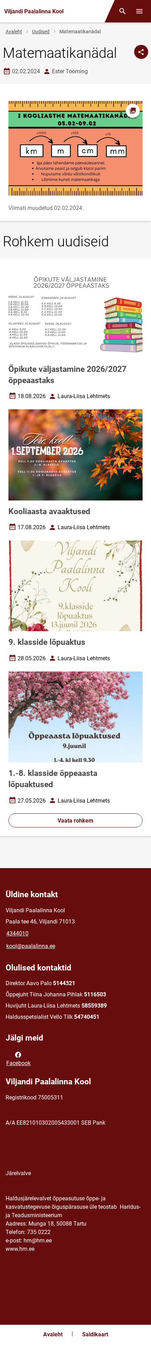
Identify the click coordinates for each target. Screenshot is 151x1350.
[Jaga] (141, 52)
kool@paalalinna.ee (30, 946)
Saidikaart (95, 1334)
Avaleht (14, 31)
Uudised (41, 31)
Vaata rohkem (75, 820)
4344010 (17, 933)
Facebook (18, 1063)
